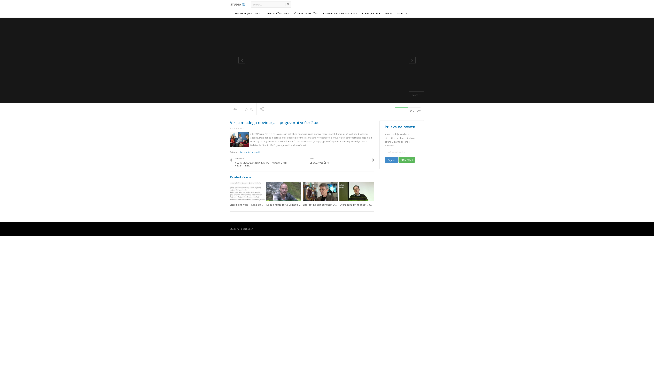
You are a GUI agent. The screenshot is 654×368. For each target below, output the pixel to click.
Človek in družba (306, 13)
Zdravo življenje (278, 13)
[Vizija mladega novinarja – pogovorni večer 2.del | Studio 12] (237, 4)
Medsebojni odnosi (248, 13)
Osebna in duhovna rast (340, 13)
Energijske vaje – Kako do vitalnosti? (252, 204)
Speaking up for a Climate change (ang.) (290, 204)
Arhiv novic (407, 159)
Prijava (391, 160)
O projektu (370, 13)
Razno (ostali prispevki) (250, 152)
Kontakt (403, 13)
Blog (388, 13)
